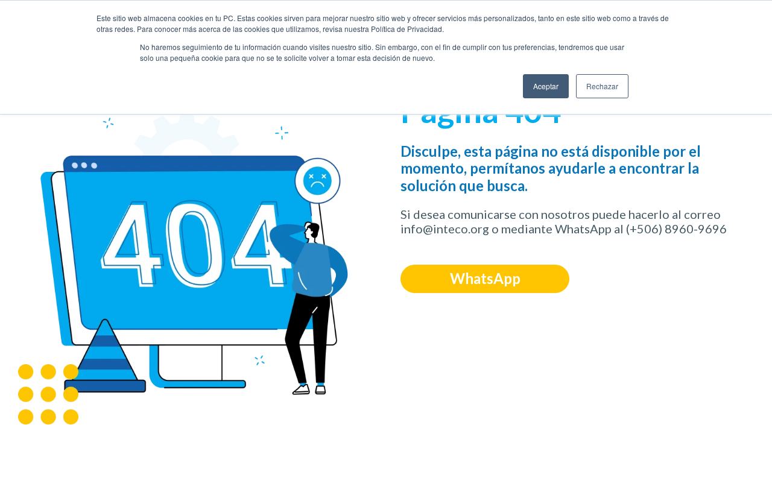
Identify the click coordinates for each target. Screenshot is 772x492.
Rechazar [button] (602, 86)
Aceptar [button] (545, 86)
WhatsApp (485, 278)
